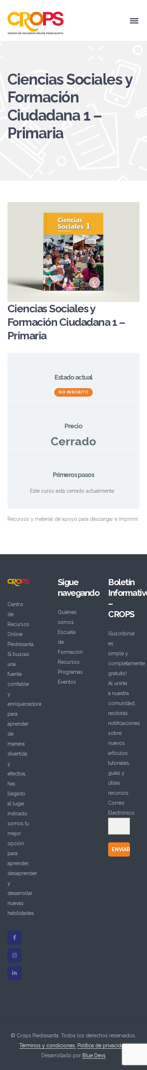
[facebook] (14, 938)
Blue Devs (94, 1055)
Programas (70, 672)
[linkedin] (14, 973)
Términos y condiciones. (47, 1045)
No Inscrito (73, 392)
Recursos (69, 662)
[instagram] (14, 955)
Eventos (67, 682)
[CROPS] (35, 22)
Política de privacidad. (102, 1045)
